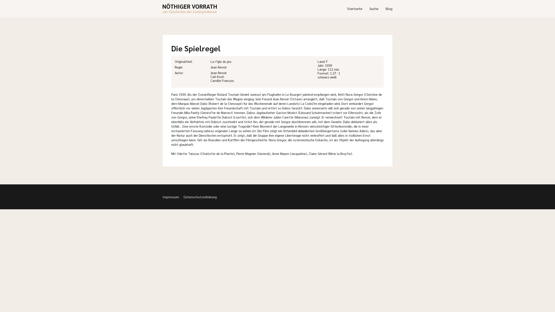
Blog (388, 8)
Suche (374, 8)
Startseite (354, 8)
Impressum (171, 197)
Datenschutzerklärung (200, 197)
